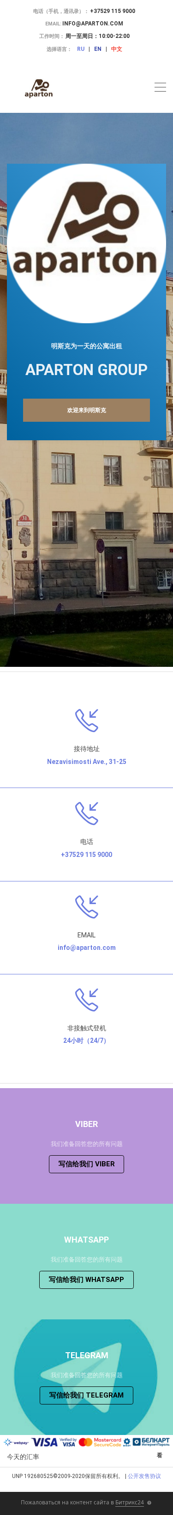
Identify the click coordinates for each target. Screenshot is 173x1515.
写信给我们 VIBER (87, 1164)
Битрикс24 (129, 1502)
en (97, 49)
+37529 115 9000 (112, 11)
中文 (116, 49)
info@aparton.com (92, 23)
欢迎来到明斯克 (86, 410)
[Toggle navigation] (160, 88)
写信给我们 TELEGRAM (86, 1395)
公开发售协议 (144, 1476)
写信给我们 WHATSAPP (86, 1279)
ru (80, 49)
